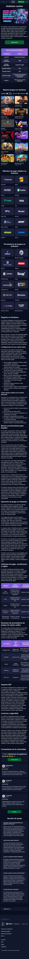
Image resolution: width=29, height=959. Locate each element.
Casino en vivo (10, 93)
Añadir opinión (14, 759)
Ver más (14, 811)
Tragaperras (23, 93)
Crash (16, 93)
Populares (3, 93)
